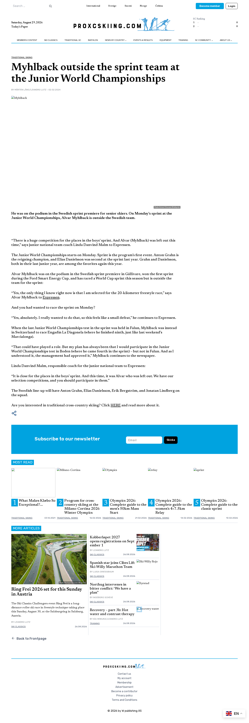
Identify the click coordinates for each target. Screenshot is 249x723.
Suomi (128, 6)
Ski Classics (50, 40)
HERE (116, 405)
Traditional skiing (21, 57)
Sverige (112, 6)
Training (183, 40)
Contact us (124, 673)
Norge (143, 6)
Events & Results (143, 40)
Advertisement (124, 687)
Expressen (51, 297)
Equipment (166, 40)
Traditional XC (73, 40)
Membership (124, 682)
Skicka (171, 440)
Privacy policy (124, 695)
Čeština (159, 6)
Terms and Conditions (124, 699)
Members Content (27, 40)
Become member (209, 6)
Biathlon (93, 40)
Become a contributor (124, 691)
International (93, 6)
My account (124, 678)
